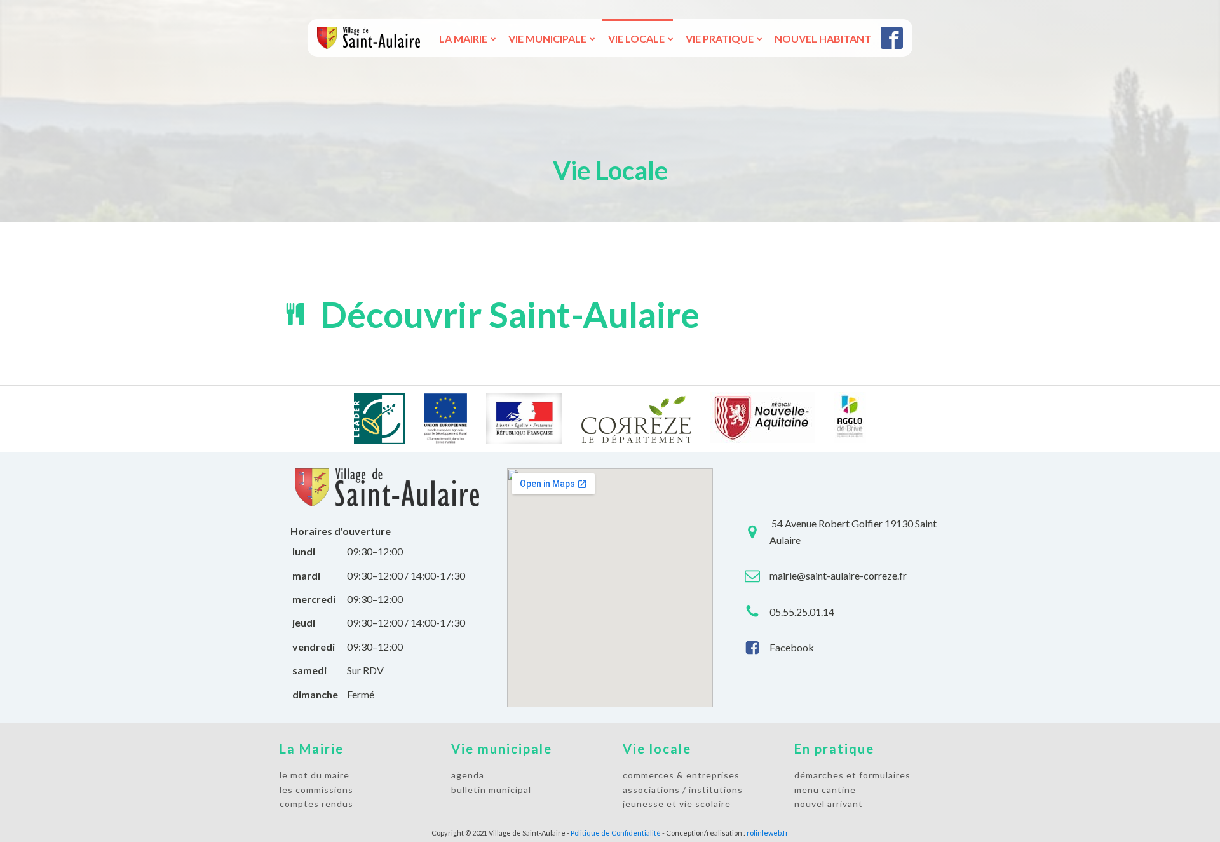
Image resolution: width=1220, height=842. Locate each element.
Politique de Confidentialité (616, 833)
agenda (467, 775)
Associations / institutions (683, 789)
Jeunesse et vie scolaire (677, 803)
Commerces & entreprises (681, 775)
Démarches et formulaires (852, 775)
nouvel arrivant (828, 803)
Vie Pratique (720, 38)
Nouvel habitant (823, 38)
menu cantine (825, 789)
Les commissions (316, 789)
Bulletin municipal (491, 789)
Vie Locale (636, 38)
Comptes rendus (316, 803)
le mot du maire (314, 775)
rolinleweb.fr (768, 833)
